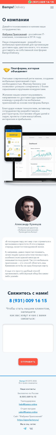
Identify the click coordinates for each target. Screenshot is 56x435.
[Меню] (52, 7)
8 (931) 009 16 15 (28, 301)
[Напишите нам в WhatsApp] (29, 2)
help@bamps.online (28, 404)
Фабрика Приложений (14, 34)
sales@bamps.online (28, 412)
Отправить (28, 361)
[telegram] (25, 428)
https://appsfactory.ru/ (28, 420)
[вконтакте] (31, 428)
